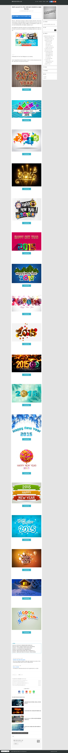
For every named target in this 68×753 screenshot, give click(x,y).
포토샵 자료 (49, 41)
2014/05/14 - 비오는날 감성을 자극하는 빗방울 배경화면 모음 (21, 649)
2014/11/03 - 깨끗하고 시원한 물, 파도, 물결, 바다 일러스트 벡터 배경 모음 (23, 646)
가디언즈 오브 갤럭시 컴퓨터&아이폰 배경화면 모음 (18, 685)
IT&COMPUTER (49, 51)
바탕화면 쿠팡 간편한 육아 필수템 (19, 659)
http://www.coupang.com (17, 658)
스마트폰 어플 (49, 58)
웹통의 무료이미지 (49, 61)
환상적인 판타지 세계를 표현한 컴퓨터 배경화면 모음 (18, 684)
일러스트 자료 (49, 43)
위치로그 (44, 1)
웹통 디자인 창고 (48, 40)
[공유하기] (14, 675)
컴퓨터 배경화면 (49, 54)
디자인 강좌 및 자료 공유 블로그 (18, 741)
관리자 (45, 76)
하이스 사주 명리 (16, 667)
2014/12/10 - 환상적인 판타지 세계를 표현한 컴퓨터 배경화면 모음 (22, 645)
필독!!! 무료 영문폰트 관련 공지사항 (49, 24)
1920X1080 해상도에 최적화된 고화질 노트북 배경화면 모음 (19, 680)
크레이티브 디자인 (48, 48)
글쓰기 (45, 78)
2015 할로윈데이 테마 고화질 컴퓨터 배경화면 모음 (32, 710)
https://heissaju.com (16, 665)
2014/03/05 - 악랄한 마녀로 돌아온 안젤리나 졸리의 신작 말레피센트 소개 (23, 650)
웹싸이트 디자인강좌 (49, 37)
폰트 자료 (48, 44)
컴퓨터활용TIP (49, 55)
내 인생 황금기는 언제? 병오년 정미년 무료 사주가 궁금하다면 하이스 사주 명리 (25, 668)
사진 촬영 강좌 (49, 62)
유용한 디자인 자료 (50, 47)
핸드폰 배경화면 (49, 52)
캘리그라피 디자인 (48, 50)
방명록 (47, 1)
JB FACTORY (55, 751)
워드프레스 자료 (49, 45)
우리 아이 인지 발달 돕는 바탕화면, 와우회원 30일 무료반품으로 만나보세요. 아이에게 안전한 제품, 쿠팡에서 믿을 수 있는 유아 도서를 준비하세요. (26, 662)
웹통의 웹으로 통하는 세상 (17, 1)
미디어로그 (40, 1)
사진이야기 (47, 59)
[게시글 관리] (16, 675)
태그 (37, 1)
